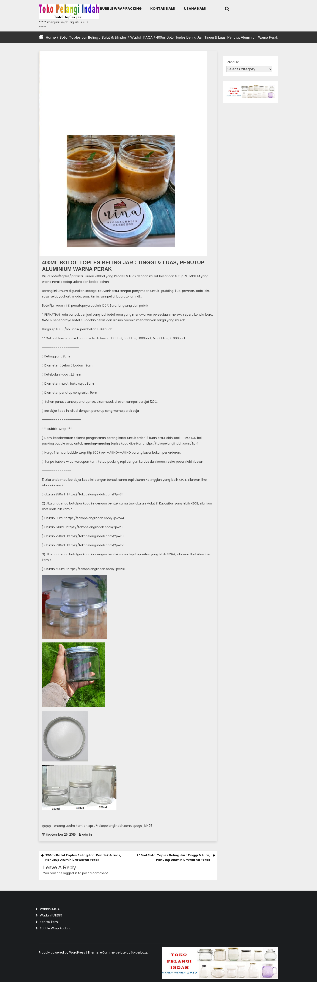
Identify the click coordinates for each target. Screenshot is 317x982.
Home (51, 37)
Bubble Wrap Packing (121, 8)
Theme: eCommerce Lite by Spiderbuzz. (118, 952)
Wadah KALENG (51, 915)
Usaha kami (195, 8)
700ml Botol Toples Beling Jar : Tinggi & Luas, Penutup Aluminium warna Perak (173, 857)
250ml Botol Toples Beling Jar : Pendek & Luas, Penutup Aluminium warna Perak (83, 857)
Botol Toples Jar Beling (79, 37)
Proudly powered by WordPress (62, 952)
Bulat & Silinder (114, 37)
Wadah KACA (141, 37)
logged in (70, 873)
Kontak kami (162, 8)
